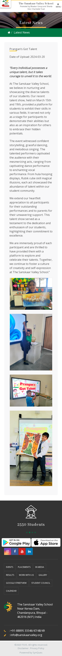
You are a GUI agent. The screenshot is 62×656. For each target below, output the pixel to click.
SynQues (37, 652)
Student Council (40, 582)
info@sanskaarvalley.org (26, 635)
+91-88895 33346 (21, 631)
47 (35, 631)
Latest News (22, 32)
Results (10, 575)
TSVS (24, 644)
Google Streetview (16, 582)
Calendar (11, 590)
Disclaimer (23, 648)
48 (39, 631)
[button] (26, 532)
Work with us (26, 575)
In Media (39, 567)
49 (43, 631)
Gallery (43, 575)
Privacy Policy (37, 648)
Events (9, 567)
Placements (24, 567)
